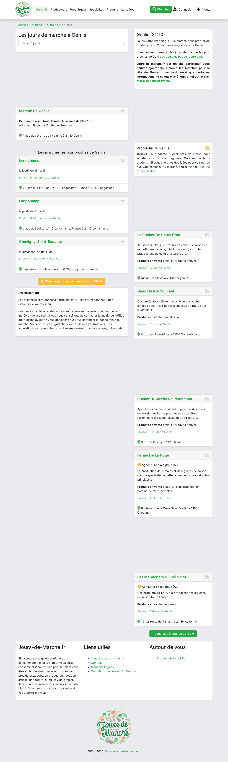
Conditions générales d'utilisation (113, 671)
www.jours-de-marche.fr (124, 751)
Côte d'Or (53, 25)
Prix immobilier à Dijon (172, 658)
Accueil (23, 25)
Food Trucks (78, 9)
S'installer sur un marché (107, 658)
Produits (112, 9)
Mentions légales (102, 667)
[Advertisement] (71, 80)
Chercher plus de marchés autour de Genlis (73, 281)
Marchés (41, 9)
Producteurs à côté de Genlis (172, 633)
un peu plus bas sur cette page (182, 56)
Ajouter (206, 9)
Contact (96, 662)
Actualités (127, 9)
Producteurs (59, 9)
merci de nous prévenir (153, 81)
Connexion (185, 9)
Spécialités (96, 9)
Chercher (162, 9)
